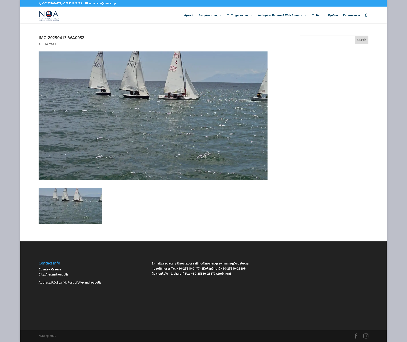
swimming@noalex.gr (234, 263)
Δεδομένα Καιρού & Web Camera (280, 15)
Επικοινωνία (351, 15)
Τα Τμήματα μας (237, 15)
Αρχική (189, 15)
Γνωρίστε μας (208, 15)
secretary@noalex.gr (177, 263)
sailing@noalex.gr (205, 263)
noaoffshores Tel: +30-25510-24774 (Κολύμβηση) (186, 268)
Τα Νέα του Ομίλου (325, 15)
